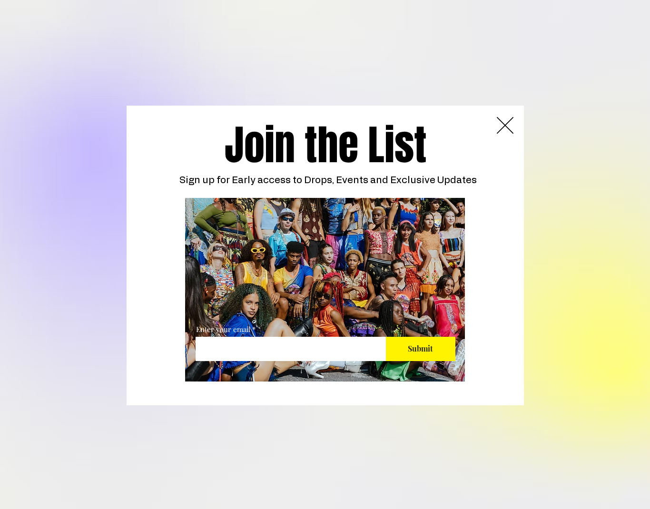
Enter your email (223, 329)
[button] (505, 125)
